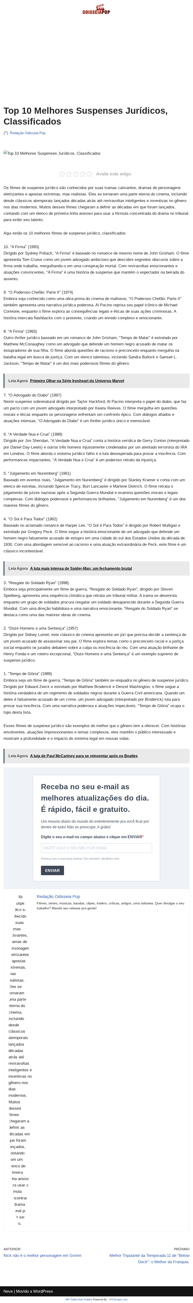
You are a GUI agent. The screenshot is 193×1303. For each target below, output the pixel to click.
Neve (8, 1291)
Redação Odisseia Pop (27, 133)
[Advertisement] (96, 65)
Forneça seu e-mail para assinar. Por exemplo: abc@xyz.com (80, 858)
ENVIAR (52, 871)
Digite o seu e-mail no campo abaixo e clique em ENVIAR (91, 837)
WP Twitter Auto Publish (78, 1299)
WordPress (43, 1291)
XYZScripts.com (118, 1299)
